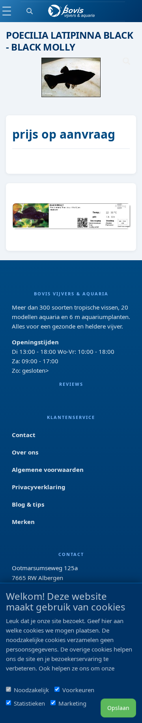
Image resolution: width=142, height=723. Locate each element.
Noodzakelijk (31, 690)
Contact (24, 435)
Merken (23, 522)
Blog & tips (28, 504)
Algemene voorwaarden (48, 469)
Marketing (72, 703)
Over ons (25, 452)
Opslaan (118, 708)
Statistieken (29, 703)
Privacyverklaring (38, 487)
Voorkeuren (78, 690)
